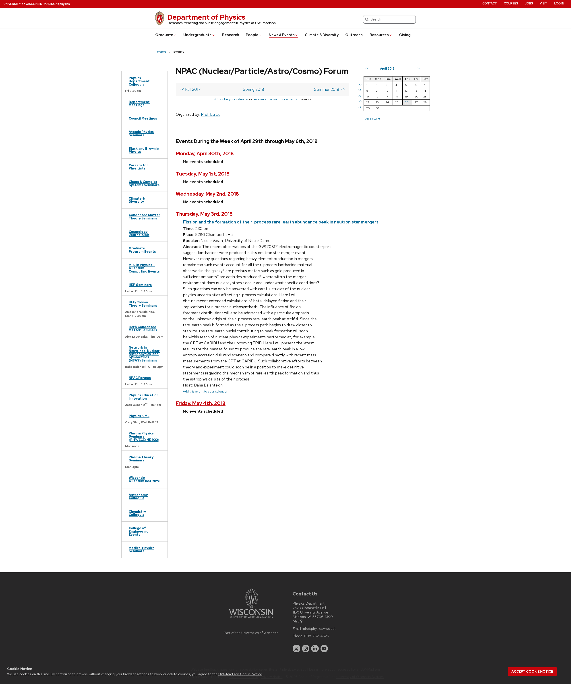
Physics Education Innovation (144, 396)
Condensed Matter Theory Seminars (144, 216)
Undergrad (197, 35)
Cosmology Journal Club (139, 233)
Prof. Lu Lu (210, 114)
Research (230, 35)
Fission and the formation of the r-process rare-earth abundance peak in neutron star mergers (281, 222)
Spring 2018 (253, 89)
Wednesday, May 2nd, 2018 (207, 194)
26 (406, 102)
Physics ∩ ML (139, 416)
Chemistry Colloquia (137, 513)
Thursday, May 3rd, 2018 (204, 214)
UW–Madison (31, 4)
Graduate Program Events (142, 249)
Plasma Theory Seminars (141, 458)
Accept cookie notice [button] (532, 671)
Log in (559, 3)
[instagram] (306, 648)
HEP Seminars (140, 285)
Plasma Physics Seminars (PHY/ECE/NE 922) (144, 436)
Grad (164, 35)
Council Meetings (143, 118)
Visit (543, 3)
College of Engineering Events (139, 531)
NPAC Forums (140, 378)
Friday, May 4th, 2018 (201, 403)
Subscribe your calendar (230, 99)
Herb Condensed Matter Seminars (143, 328)
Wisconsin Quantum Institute (144, 479)
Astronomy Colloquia (138, 496)
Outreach (354, 35)
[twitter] (296, 648)
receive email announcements (275, 99)
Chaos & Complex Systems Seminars (144, 183)
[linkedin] (315, 648)
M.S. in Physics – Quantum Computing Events (144, 268)
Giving (405, 35)
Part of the (251, 633)
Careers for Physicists (138, 166)
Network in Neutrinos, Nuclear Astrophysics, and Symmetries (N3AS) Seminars (144, 353)
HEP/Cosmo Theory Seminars (143, 303)
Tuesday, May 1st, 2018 (203, 174)
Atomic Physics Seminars (141, 133)
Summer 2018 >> (329, 89)
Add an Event (372, 118)
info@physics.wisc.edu (319, 628)
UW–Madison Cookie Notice (240, 674)
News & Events (282, 35)
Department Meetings (139, 103)
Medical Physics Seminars (141, 549)
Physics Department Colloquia (139, 81)
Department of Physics (206, 17)
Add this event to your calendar (205, 391)
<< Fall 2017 (190, 89)
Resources (379, 35)
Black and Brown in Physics (144, 150)
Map (296, 621)
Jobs (529, 3)
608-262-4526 (316, 636)
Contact (489, 3)
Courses (511, 3)
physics (65, 4)
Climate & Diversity (322, 35)
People (252, 35)
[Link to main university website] (251, 618)
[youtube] (324, 648)
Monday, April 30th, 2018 (205, 153)
